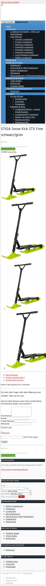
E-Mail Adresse (7, 421)
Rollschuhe (15, 83)
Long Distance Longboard (26, 55)
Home (8, 26)
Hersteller (5, 493)
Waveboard (11, 60)
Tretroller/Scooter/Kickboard (18, 88)
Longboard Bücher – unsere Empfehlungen (27, 110)
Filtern (21, 497)
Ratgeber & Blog (17, 106)
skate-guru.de (21, 22)
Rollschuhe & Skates (14, 78)
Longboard (11, 29)
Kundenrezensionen (15, 380)
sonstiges (10, 93)
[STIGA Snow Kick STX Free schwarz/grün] (18, 200)
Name (3, 418)
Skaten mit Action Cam (25, 117)
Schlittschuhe (21, 99)
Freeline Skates (17, 86)
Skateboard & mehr (14, 62)
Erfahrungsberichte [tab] (15, 377)
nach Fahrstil (16, 37)
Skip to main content (10, 2)
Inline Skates (16, 81)
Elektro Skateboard (18, 70)
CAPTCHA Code (30, 437)
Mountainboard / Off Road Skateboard (27, 75)
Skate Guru (27, 573)
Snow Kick (19, 101)
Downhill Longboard (24, 47)
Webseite (5, 423)
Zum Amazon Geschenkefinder (14, 469)
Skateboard (15, 65)
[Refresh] (5, 433)
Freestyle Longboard (24, 52)
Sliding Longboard (23, 57)
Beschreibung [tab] (12, 375)
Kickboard (14, 91)
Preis (3, 485)
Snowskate (20, 104)
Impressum (11, 577)
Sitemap (9, 583)
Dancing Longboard (24, 44)
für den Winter (16, 96)
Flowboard (15, 73)
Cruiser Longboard (23, 42)
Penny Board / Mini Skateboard (24, 68)
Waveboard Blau (22, 119)
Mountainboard (13, 514)
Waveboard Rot (22, 122)
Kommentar (6, 415)
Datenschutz (11, 580)
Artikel (4, 491)
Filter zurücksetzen (9, 496)
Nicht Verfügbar (8, 149)
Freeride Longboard (24, 49)
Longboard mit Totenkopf (26, 114)
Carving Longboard (23, 39)
